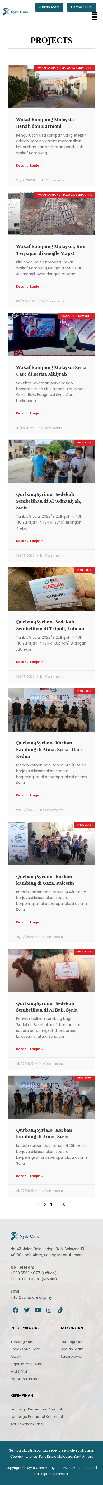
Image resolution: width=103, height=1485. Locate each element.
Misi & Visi (19, 1371)
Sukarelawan (72, 1356)
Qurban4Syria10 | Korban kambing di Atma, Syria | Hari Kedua (49, 749)
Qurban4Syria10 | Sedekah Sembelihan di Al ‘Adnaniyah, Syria (48, 500)
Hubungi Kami (73, 1341)
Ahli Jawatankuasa (27, 1423)
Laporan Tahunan (26, 1378)
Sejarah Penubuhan (28, 1363)
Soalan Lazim (72, 1349)
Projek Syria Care (25, 1349)
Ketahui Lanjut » (29, 165)
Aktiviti (16, 1356)
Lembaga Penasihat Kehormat (37, 1416)
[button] (94, 16)
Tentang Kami (22, 1341)
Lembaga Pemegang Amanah (37, 1409)
